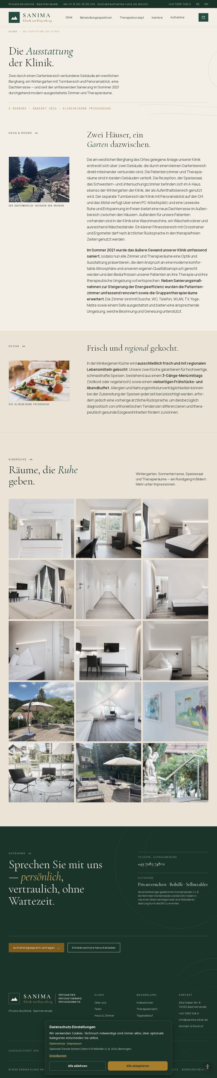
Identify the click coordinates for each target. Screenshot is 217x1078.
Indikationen (145, 1002)
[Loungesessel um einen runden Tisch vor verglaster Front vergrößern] (41, 772)
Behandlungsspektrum (96, 17)
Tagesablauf (145, 1015)
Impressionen (164, 484)
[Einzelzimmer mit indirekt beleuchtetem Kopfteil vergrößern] (175, 650)
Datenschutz (57, 1043)
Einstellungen (58, 1055)
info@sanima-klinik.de (193, 1020)
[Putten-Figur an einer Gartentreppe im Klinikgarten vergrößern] (175, 772)
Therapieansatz (147, 1009)
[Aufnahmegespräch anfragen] (203, 17)
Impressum (74, 1043)
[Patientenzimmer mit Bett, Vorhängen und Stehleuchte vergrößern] (175, 528)
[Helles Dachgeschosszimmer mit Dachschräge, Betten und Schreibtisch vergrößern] (108, 711)
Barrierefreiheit (195, 1069)
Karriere (157, 17)
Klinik (69, 17)
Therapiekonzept (132, 17)
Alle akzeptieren (138, 1066)
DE (198, 4)
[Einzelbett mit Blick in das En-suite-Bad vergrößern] (41, 650)
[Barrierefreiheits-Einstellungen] (207, 1067)
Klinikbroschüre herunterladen (93, 947)
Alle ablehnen (77, 1066)
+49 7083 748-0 (179, 4)
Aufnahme (177, 17)
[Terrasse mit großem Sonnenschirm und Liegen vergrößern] (108, 772)
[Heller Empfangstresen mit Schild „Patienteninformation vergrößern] (41, 528)
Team (98, 1009)
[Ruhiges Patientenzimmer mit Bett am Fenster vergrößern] (175, 589)
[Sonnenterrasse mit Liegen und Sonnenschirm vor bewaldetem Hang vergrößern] (41, 711)
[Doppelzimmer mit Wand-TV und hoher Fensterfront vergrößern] (41, 589)
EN (206, 4)
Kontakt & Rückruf (191, 1026)
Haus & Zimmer (104, 1015)
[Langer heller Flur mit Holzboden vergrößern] (108, 589)
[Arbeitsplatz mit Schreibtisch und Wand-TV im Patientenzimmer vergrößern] (108, 650)
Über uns (100, 1002)
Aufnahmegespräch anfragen (36, 947)
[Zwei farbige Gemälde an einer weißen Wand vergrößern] (175, 711)
